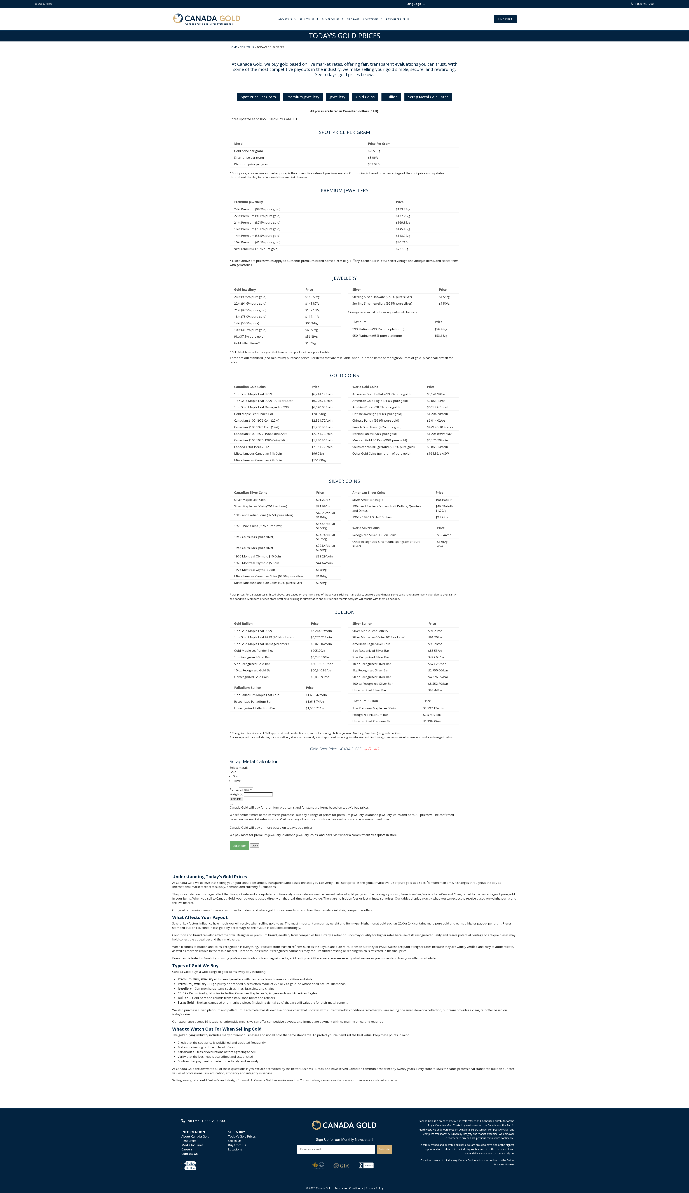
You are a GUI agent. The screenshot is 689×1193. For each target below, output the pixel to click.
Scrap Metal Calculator (428, 96)
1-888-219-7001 (214, 1121)
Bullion (391, 96)
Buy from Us (237, 1145)
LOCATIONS (371, 19)
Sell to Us (247, 47)
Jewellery (337, 96)
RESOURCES (393, 19)
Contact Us (189, 1154)
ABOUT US (285, 19)
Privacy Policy (374, 1188)
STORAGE (353, 19)
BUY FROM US (330, 19)
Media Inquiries (192, 1145)
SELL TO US (306, 19)
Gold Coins (365, 96)
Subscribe (384, 1149)
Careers (187, 1149)
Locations (239, 846)
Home (233, 47)
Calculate (236, 798)
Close (255, 845)
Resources (188, 1141)
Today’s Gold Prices (242, 1136)
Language (414, 4)
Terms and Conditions (348, 1188)
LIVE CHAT (505, 19)
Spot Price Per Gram (258, 96)
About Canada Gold (195, 1136)
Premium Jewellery (303, 96)
